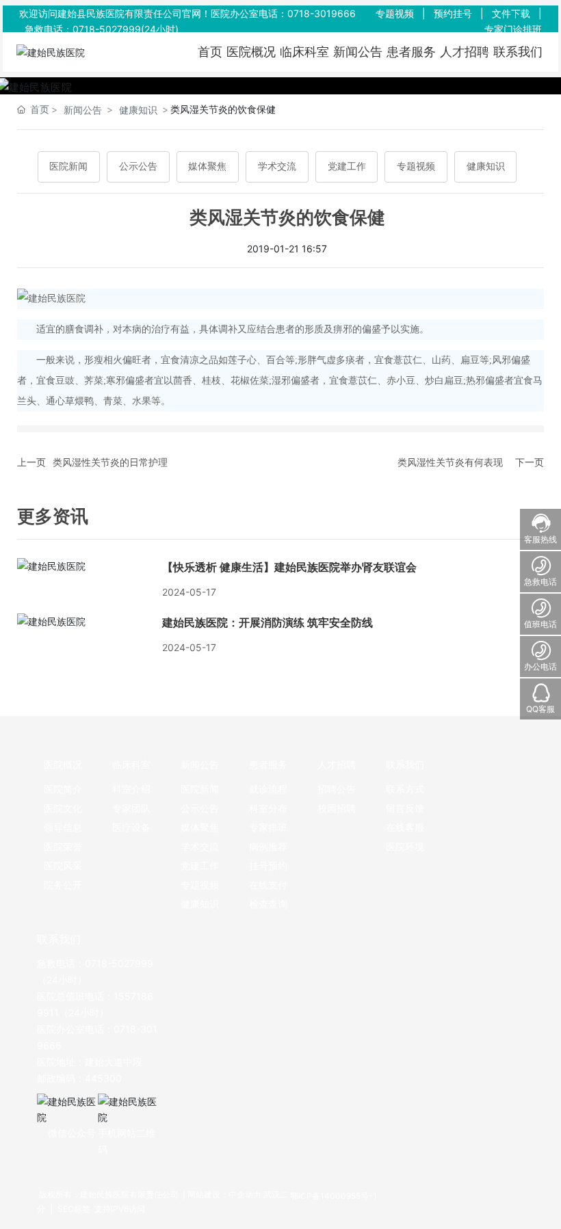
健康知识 (138, 110)
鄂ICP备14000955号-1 (333, 1196)
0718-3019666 (321, 13)
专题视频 (395, 13)
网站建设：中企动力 (224, 1194)
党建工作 (347, 166)
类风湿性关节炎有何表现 (450, 462)
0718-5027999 (107, 29)
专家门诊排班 (513, 29)
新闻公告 (83, 110)
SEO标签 (72, 1209)
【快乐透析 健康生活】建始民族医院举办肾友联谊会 (289, 567)
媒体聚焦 (207, 166)
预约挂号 (453, 13)
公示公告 (138, 166)
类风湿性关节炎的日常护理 (110, 462)
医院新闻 (68, 166)
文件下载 (511, 13)
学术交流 (277, 166)
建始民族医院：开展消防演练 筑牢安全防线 (267, 623)
